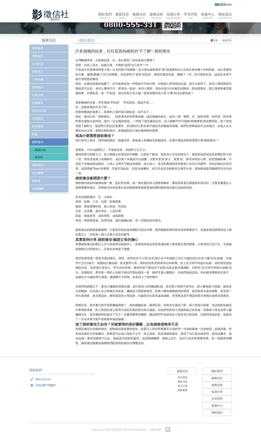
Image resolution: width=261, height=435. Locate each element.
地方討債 (182, 385)
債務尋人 (37, 71)
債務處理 (37, 48)
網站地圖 (156, 429)
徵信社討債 (39, 110)
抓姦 (35, 134)
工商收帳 (37, 79)
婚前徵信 (37, 142)
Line (168, 429)
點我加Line (224, 4)
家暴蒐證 (37, 126)
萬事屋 (36, 181)
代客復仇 (37, 103)
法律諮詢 (37, 118)
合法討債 (37, 64)
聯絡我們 (35, 370)
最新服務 (182, 390)
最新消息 (182, 381)
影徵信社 (51, 15)
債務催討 (37, 87)
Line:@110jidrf (45, 385)
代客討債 (37, 95)
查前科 (39, 157)
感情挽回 (37, 165)
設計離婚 (37, 173)
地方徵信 (182, 377)
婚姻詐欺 (40, 150)
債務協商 (37, 56)
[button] (19, 228)
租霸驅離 (37, 188)
